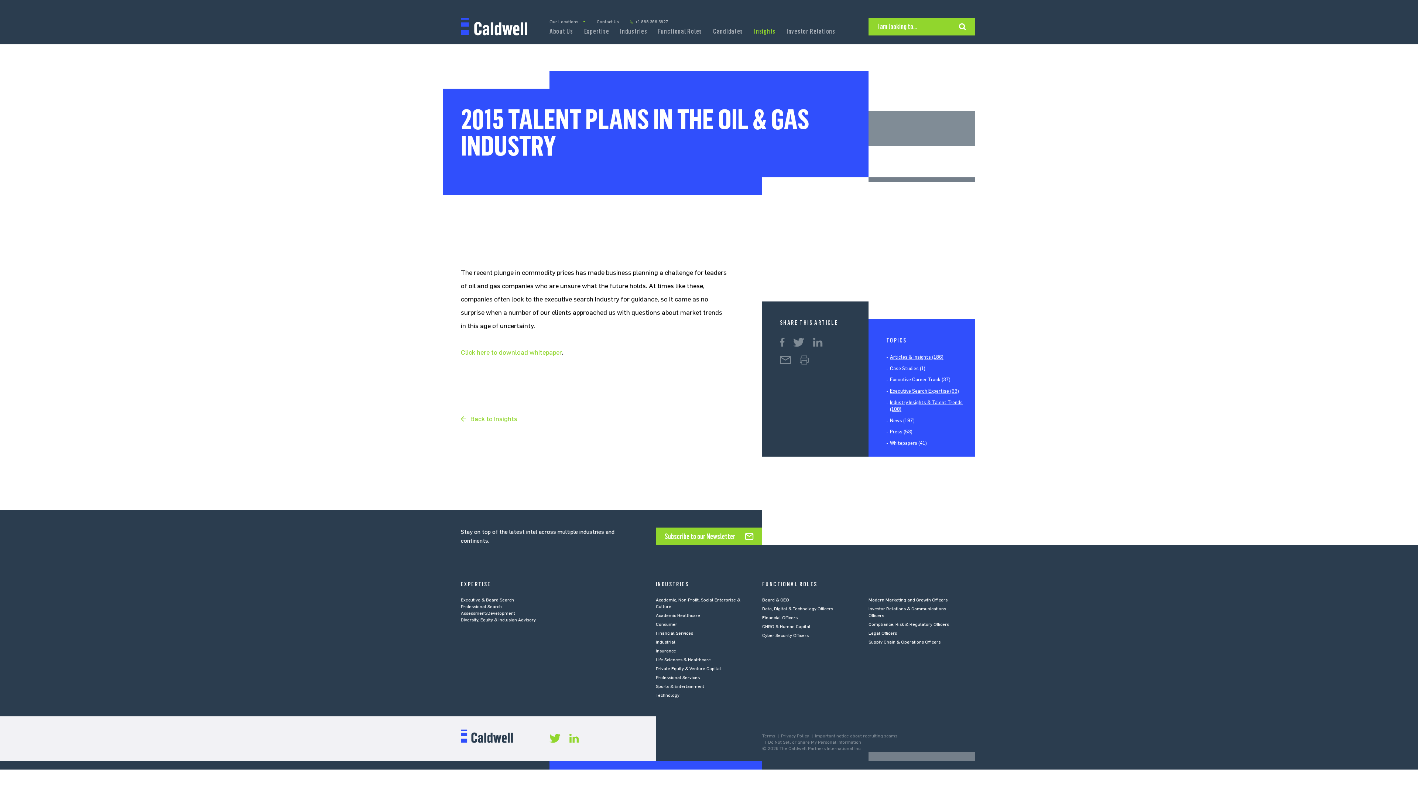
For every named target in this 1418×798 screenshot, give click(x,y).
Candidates (728, 31)
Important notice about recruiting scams (856, 736)
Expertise (596, 31)
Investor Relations (811, 31)
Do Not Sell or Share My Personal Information (814, 742)
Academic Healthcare (678, 615)
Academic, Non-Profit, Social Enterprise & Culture (698, 603)
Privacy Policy (795, 736)
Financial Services (674, 633)
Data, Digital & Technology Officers (797, 608)
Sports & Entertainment (680, 686)
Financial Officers (780, 617)
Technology (667, 695)
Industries (633, 31)
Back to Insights (493, 419)
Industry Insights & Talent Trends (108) (926, 406)
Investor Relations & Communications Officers (907, 612)
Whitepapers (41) (908, 443)
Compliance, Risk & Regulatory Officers (909, 624)
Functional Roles (680, 31)
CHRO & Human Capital (786, 626)
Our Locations (563, 21)
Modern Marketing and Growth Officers (908, 600)
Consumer (666, 624)
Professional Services (678, 677)
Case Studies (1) (907, 368)
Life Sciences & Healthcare (683, 659)
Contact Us (608, 21)
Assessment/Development (488, 613)
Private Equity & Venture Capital (688, 668)
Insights (764, 31)
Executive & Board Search (487, 600)
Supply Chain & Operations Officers (905, 642)
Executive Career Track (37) (920, 379)
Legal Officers (883, 633)
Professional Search (481, 606)
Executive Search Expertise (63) (924, 391)
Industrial (665, 642)
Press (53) (901, 431)
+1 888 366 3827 (651, 21)
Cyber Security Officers (785, 635)
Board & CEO (775, 600)
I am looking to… (897, 26)
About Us (561, 31)
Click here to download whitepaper (511, 352)
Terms (768, 736)
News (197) (902, 420)
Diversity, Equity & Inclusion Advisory (498, 620)
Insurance (666, 651)
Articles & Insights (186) (916, 357)
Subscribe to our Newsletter (700, 536)
